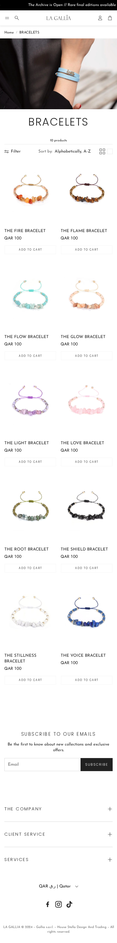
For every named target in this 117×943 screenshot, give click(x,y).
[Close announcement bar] (111, 4)
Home (9, 32)
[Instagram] (58, 904)
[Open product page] (30, 191)
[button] (7, 18)
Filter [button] (16, 152)
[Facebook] (47, 904)
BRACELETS (29, 32)
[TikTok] (69, 904)
